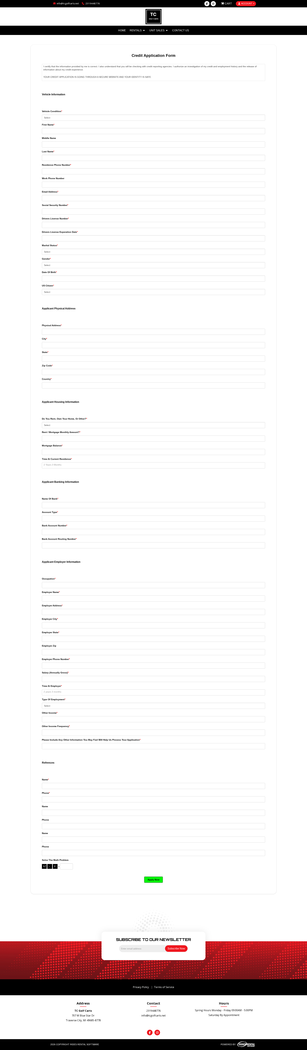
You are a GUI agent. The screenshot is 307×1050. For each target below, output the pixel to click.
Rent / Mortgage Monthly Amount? (61, 432)
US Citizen (48, 285)
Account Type (50, 512)
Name (45, 779)
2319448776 (153, 1010)
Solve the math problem (55, 860)
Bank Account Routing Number (59, 539)
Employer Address (52, 605)
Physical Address (52, 325)
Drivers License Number (55, 218)
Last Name (48, 151)
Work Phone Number (53, 178)
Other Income (49, 713)
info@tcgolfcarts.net (153, 1015)
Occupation (48, 578)
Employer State (50, 632)
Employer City (50, 619)
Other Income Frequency (56, 726)
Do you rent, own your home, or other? (64, 418)
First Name (48, 124)
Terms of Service (164, 987)
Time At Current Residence (57, 459)
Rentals (136, 30)
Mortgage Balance (52, 445)
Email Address (50, 191)
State (45, 352)
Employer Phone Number (56, 659)
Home (122, 30)
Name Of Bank (50, 498)
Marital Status (50, 245)
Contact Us (180, 30)
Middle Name (49, 138)
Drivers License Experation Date (60, 232)
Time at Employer (52, 686)
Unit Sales (157, 30)
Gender (46, 259)
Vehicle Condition (52, 111)
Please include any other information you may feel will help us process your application (91, 740)
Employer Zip (49, 645)
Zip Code (47, 365)
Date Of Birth (49, 272)
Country (46, 379)
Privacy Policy (141, 987)
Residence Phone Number (56, 165)
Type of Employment (53, 699)
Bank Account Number (54, 525)
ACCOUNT (247, 3)
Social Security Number (55, 205)
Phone (46, 793)
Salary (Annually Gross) (55, 672)
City (44, 338)
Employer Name (51, 592)
